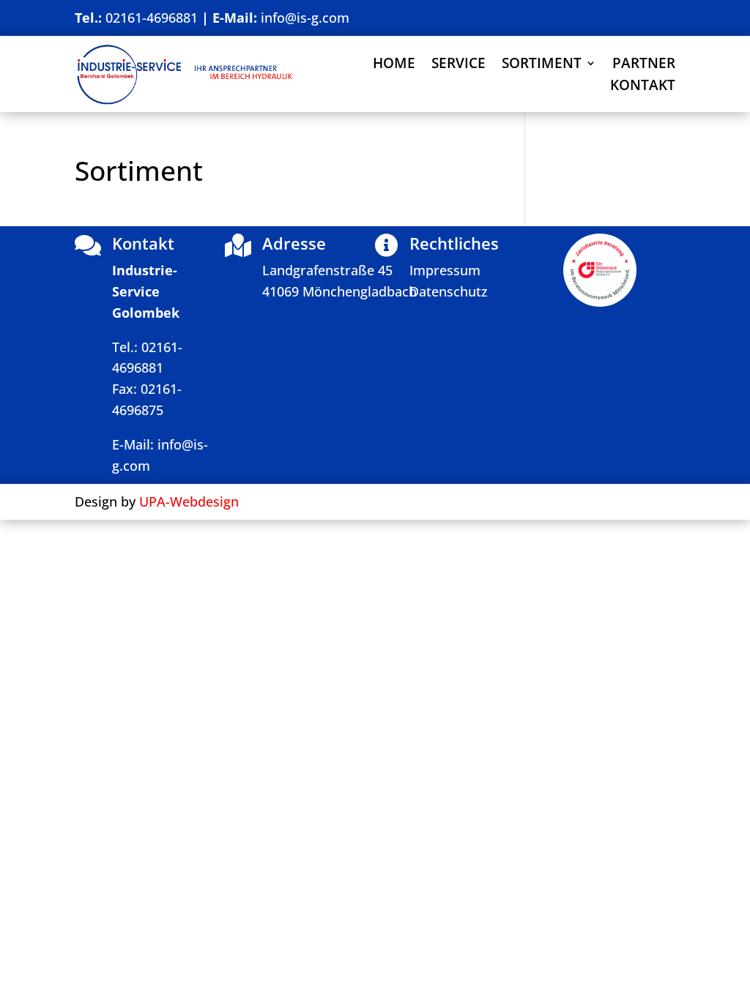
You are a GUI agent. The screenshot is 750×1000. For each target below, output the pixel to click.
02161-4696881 (150, 17)
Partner (643, 65)
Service (458, 65)
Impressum (444, 270)
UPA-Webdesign (189, 501)
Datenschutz (448, 291)
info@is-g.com (305, 17)
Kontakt (642, 87)
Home (394, 65)
